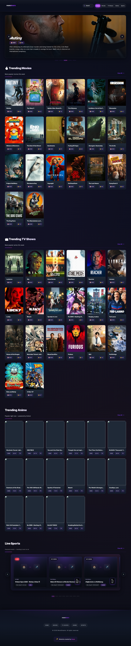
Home (97, 5)
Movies (103, 5)
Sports (123, 5)
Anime (117, 5)
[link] (22, 572)
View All (119, 73)
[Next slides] (123, 574)
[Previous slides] (7, 574)
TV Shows (110, 5)
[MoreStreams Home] (11, 6)
